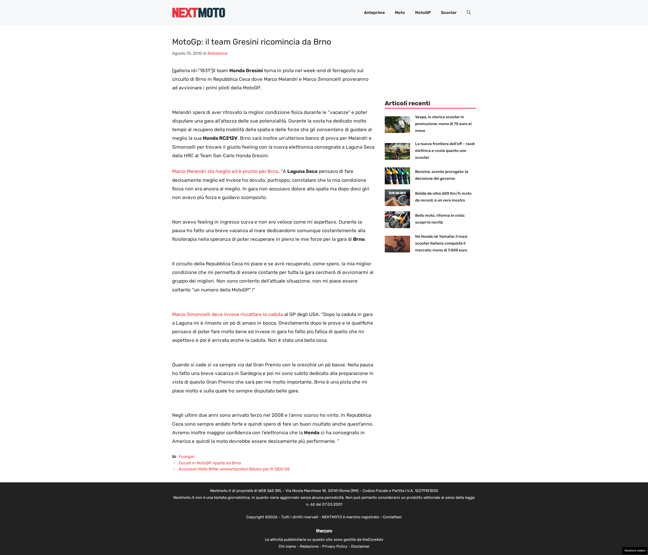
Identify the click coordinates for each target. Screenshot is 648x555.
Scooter (449, 12)
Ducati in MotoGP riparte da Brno (210, 463)
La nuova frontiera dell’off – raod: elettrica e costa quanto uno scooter (445, 151)
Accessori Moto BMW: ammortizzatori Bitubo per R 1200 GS (234, 469)
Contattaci (392, 517)
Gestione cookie (634, 550)
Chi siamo (287, 546)
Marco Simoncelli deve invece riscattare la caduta (227, 314)
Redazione (309, 546)
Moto (400, 12)
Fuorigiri (186, 456)
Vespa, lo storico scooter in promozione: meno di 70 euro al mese (443, 124)
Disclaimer (360, 546)
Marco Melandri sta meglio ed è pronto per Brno (225, 171)
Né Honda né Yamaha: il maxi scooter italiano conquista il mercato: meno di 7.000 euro (441, 243)
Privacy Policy (334, 546)
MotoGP (423, 12)
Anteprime (374, 12)
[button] (469, 12)
